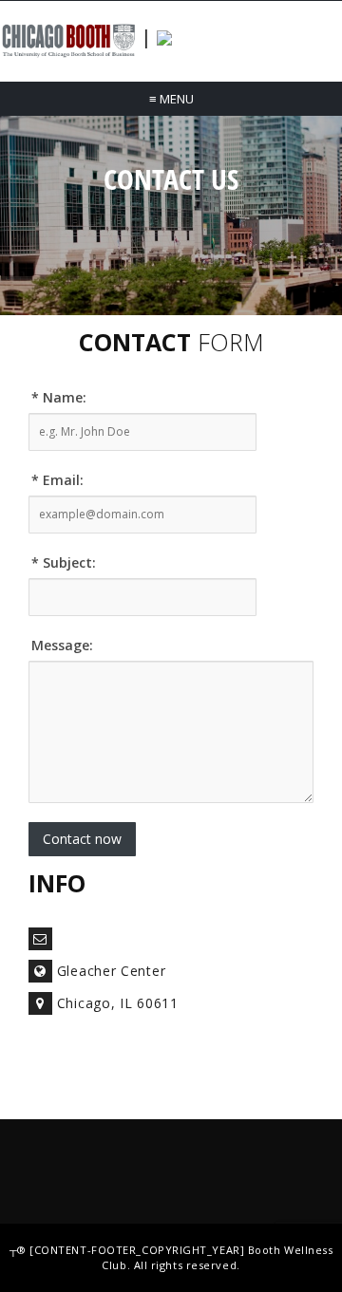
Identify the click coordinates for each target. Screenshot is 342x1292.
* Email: (57, 480)
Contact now (82, 839)
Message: (62, 645)
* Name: (58, 397)
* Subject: (63, 562)
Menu (171, 98)
